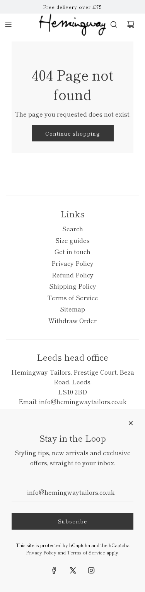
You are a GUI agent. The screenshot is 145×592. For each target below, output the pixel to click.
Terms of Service (86, 552)
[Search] (113, 24)
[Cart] (130, 24)
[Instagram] (91, 570)
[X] (72, 570)
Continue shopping (72, 133)
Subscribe (72, 521)
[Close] (130, 423)
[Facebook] (54, 570)
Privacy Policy (41, 552)
